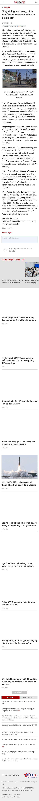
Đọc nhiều (10, 697)
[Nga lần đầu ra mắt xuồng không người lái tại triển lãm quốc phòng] (20, 548)
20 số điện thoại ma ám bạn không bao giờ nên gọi (19, 739)
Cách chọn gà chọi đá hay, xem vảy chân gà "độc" (18, 725)
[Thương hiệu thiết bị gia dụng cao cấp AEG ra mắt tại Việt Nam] (12, 269)
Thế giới (7, 7)
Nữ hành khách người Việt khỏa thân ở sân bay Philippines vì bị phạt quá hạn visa (19, 681)
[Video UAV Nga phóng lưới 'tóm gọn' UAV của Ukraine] (20, 586)
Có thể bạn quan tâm (13, 260)
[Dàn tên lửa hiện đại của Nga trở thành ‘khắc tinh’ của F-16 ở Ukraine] (20, 467)
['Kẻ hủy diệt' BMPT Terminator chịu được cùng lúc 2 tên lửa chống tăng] (20, 302)
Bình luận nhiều (28, 697)
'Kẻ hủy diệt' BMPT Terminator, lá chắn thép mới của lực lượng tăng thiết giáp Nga (18, 360)
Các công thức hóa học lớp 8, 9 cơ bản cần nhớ (17, 744)
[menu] (3, 2)
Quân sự (5, 323)
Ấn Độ (10, 228)
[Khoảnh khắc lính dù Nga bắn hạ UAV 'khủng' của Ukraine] (20, 386)
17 (19, 711)
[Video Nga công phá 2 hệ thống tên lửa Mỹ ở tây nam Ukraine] (20, 426)
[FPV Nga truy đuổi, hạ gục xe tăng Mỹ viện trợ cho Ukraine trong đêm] (20, 625)
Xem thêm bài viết (19, 692)
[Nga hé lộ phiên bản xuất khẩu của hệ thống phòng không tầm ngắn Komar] (20, 507)
